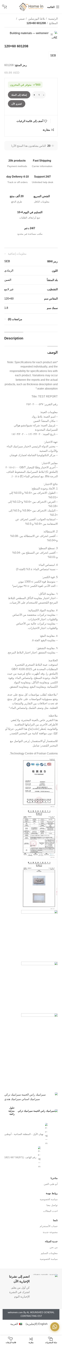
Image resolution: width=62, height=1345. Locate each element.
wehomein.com (15, 1312)
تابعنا (55, 1220)
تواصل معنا (52, 1205)
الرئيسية (53, 18)
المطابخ (53, 23)
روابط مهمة (52, 1193)
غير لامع (8, 289)
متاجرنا (54, 1178)
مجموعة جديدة (50, 1232)
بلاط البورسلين (36, 18)
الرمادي (8, 270)
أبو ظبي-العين (51, 1184)
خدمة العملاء (51, 1241)
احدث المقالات (50, 1211)
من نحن (54, 1247)
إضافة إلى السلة (19, 95)
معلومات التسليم (49, 1253)
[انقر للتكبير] (51, 34)
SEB (53, 55)
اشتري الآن (16, 104)
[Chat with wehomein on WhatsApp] (54, 1326)
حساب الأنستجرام (49, 1226)
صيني (21, 18)
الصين (7, 279)
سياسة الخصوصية (49, 1199)
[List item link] (31, 1134)
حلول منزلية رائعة (11, 1110)
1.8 (6, 307)
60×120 (9, 298)
